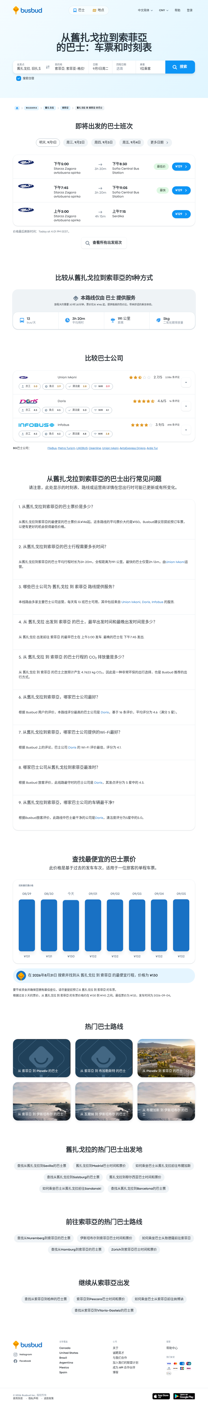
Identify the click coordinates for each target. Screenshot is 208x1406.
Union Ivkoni (67, 377)
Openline (95, 448)
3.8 (107, 434)
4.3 (59, 434)
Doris (62, 401)
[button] (47, 67)
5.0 (85, 410)
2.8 (85, 386)
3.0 (35, 386)
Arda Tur (152, 448)
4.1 (107, 410)
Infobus (63, 425)
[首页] (17, 108)
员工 (28, 386)
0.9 (108, 386)
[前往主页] (27, 10)
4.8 (84, 434)
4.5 (35, 410)
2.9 (59, 386)
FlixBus (52, 448)
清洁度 (76, 386)
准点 (51, 386)
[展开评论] (186, 382)
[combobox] (28, 67)
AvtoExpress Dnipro (132, 448)
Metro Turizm (66, 448)
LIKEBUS (82, 448)
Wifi (100, 386)
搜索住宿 (28, 78)
